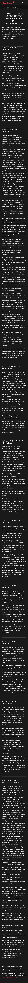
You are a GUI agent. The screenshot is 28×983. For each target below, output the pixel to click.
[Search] (22, 2)
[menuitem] (22, 2)
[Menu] (25, 2)
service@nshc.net (12, 977)
